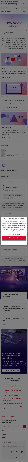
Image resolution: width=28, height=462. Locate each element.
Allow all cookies (14, 238)
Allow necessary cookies (14, 242)
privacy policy (7, 232)
